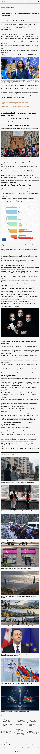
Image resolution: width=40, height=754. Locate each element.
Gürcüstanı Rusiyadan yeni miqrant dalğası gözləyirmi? (12, 540)
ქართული (8, 7)
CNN (10, 29)
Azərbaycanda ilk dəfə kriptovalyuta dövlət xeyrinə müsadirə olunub (15, 711)
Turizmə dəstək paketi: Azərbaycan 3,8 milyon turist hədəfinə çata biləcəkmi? (17, 625)
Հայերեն (3, 7)
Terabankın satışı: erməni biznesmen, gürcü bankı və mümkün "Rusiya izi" (16, 568)
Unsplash (18, 158)
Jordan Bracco (12, 158)
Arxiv (2, 11)
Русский (12, 7)
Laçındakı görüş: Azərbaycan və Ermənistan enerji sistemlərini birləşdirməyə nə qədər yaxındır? (18, 597)
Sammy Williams (7, 338)
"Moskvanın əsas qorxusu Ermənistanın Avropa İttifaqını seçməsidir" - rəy (16, 683)
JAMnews (3, 18)
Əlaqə (8, 742)
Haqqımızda (3, 742)
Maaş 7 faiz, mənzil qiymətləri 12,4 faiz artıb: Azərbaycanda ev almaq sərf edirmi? (17, 482)
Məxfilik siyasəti (14, 742)
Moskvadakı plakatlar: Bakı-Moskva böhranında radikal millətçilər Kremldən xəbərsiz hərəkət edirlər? (18, 511)
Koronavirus (3, 8)
